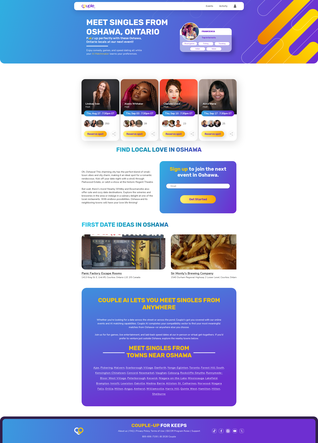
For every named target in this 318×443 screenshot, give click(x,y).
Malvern (119, 367)
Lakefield (211, 378)
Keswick (152, 378)
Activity (223, 6)
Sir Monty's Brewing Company (192, 273)
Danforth (160, 367)
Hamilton (204, 388)
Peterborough (136, 378)
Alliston (171, 383)
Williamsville (155, 388)
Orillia (109, 388)
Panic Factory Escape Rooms (102, 273)
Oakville (139, 383)
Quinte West (188, 388)
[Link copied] (114, 134)
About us (122, 430)
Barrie (161, 383)
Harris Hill (172, 388)
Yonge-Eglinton (177, 367)
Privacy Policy (143, 430)
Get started (198, 199)
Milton (119, 388)
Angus (128, 388)
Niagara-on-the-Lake (173, 378)
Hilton (216, 388)
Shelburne (159, 394)
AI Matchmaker (100, 53)
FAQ (131, 430)
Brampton (102, 383)
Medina (151, 383)
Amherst (139, 388)
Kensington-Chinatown (110, 373)
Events (209, 6)
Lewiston (127, 383)
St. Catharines (187, 383)
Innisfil (115, 383)
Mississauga (196, 378)
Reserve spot (95, 133)
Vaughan (161, 373)
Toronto (194, 367)
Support (196, 430)
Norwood (204, 383)
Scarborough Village (139, 367)
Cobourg (173, 373)
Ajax (96, 367)
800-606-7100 (150, 436)
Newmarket (146, 373)
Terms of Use (157, 430)
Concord (132, 373)
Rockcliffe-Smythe (192, 373)
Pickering (106, 367)
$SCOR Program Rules (178, 430)
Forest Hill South (212, 367)
